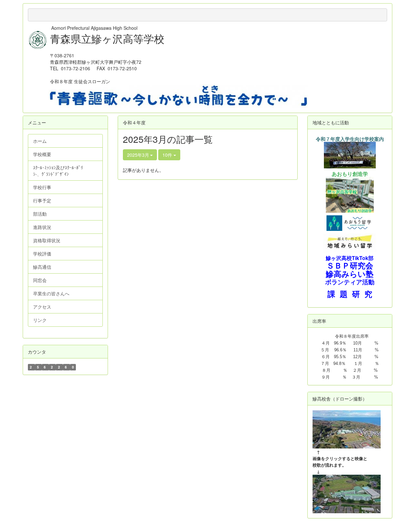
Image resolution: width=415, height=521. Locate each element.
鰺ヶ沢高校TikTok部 (350, 258)
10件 (167, 155)
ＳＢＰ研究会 (349, 265)
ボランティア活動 (349, 281)
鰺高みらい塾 (350, 274)
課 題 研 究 (349, 293)
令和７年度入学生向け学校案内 (350, 139)
